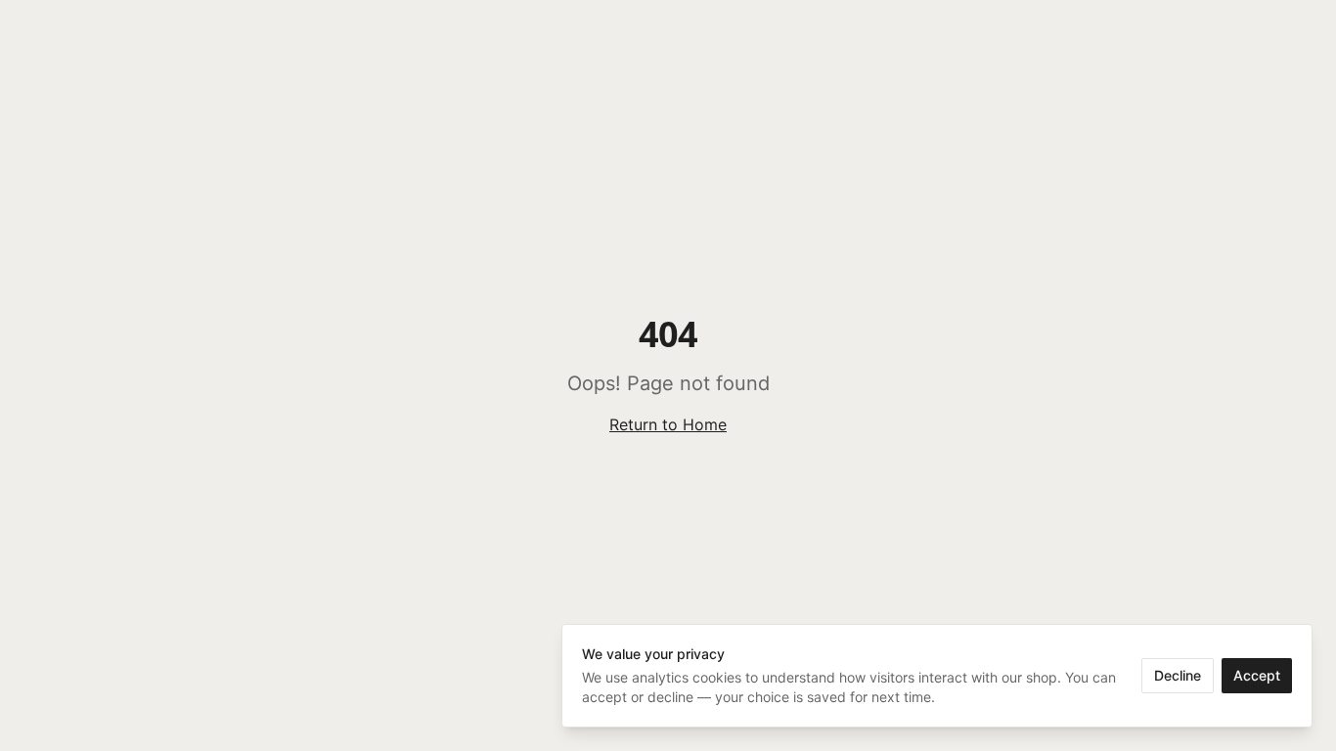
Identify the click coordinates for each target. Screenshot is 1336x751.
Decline (1177, 675)
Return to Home (668, 424)
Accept (1256, 675)
